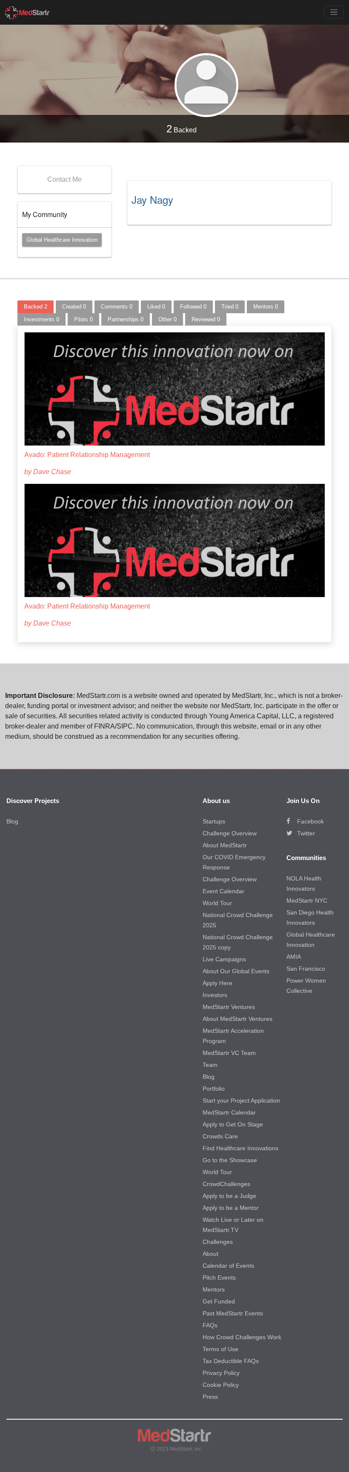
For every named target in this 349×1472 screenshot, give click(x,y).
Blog (12, 821)
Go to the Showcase (230, 1160)
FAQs (210, 1325)
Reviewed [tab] (206, 319)
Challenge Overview (230, 833)
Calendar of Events (228, 1265)
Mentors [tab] (265, 306)
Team (210, 1064)
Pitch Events (219, 1277)
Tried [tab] (229, 306)
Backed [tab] (35, 306)
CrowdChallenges (226, 1183)
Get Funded (219, 1301)
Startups (214, 821)
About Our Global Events (236, 971)
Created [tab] (74, 306)
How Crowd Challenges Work (242, 1337)
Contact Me (64, 179)
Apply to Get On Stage (233, 1124)
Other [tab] (167, 319)
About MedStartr (225, 845)
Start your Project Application (241, 1100)
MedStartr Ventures (229, 1006)
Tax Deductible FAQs (231, 1361)
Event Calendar (223, 891)
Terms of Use (220, 1349)
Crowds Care (220, 1136)
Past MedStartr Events (233, 1313)
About (210, 1253)
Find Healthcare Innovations (240, 1148)
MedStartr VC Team (229, 1052)
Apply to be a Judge (229, 1195)
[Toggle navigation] (334, 12)
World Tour (217, 903)
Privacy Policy (221, 1372)
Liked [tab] (156, 306)
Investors (215, 995)
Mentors (214, 1289)
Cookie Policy (221, 1384)
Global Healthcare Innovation (61, 240)
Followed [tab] (193, 306)
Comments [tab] (116, 306)
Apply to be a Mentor (231, 1207)
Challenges (218, 1241)
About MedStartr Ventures (237, 1018)
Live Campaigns (224, 959)
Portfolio (214, 1088)
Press (210, 1396)
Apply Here (217, 983)
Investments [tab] (41, 319)
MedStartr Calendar (229, 1112)
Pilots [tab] (83, 319)
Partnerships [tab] (125, 319)
